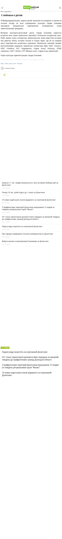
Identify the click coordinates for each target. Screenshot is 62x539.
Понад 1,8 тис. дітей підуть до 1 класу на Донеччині (23, 192)
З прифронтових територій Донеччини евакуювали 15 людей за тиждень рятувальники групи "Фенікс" (28, 208)
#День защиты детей (10, 63)
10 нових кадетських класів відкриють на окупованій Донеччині (28, 200)
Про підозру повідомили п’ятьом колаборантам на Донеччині (27, 234)
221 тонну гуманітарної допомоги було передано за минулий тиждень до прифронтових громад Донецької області (31, 218)
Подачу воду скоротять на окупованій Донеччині (22, 226)
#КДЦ (2, 63)
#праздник (19, 63)
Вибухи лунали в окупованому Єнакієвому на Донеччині (25, 241)
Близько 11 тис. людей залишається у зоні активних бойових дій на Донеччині (30, 184)
